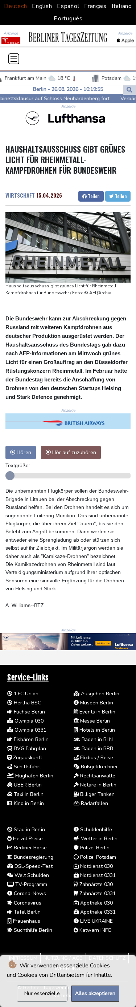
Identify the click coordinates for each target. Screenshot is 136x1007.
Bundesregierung (32, 857)
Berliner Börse (29, 847)
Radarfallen (93, 803)
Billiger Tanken (97, 794)
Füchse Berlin (28, 711)
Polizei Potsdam (97, 857)
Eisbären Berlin (30, 739)
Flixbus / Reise (96, 757)
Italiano (122, 6)
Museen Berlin (96, 702)
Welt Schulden (31, 875)
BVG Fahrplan (29, 748)
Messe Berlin (94, 720)
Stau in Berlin (28, 829)
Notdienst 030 (96, 866)
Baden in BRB (96, 748)
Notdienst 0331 (97, 875)
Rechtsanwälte (97, 775)
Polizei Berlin (94, 847)
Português (68, 19)
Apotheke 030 (96, 902)
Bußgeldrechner (98, 766)
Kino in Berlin (28, 803)
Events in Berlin (96, 711)
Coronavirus (26, 902)
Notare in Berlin (97, 784)
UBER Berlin (27, 784)
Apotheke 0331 (97, 912)
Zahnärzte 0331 (97, 893)
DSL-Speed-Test (33, 866)
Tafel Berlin (26, 912)
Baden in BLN (96, 739)
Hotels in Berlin (96, 730)
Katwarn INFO (95, 930)
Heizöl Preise (27, 838)
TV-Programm (30, 884)
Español (68, 6)
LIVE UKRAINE (96, 921)
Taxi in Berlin (28, 794)
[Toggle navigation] (14, 59)
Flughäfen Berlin (33, 775)
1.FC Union (25, 693)
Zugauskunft (27, 757)
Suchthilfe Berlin (32, 930)
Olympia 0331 (29, 730)
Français (95, 6)
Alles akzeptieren (95, 993)
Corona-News (29, 893)
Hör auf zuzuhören (73, 452)
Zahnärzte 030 (95, 884)
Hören (23, 452)
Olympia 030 (28, 720)
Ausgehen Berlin (99, 693)
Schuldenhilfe (95, 829)
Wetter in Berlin (98, 838)
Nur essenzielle (42, 993)
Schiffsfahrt (26, 766)
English (42, 6)
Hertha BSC (26, 702)
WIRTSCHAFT (20, 195)
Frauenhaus (26, 921)
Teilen (93, 196)
